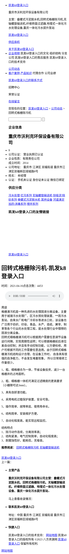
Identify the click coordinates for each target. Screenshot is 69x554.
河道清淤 (58, 199)
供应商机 (14, 42)
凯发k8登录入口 (18, 5)
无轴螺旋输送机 (42, 195)
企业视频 (14, 53)
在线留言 (14, 101)
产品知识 (26, 73)
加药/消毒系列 (17, 203)
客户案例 (14, 73)
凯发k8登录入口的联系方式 (25, 80)
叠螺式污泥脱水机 (29, 199)
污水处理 (14, 195)
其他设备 (46, 199)
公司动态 (14, 68)
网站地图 (51, 535)
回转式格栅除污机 (27, 447)
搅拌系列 (32, 203)
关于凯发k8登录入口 (21, 49)
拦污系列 (26, 195)
